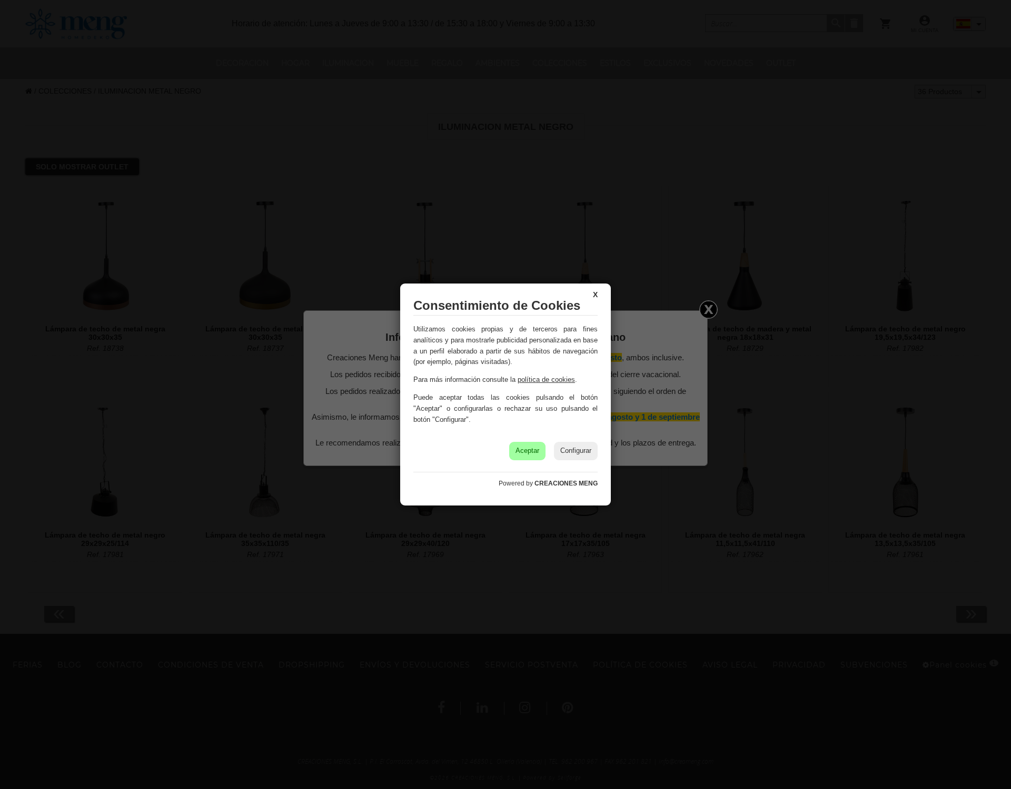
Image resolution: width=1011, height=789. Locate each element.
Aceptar (527, 450)
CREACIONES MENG (566, 483)
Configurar (575, 450)
